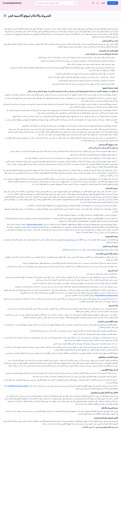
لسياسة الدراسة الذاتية (97, 250)
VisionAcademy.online (34, 224)
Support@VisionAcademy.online (106, 295)
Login (103, 3)
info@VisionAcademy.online (18, 386)
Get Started (112, 3)
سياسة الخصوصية (70, 240)
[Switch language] (93, 3)
